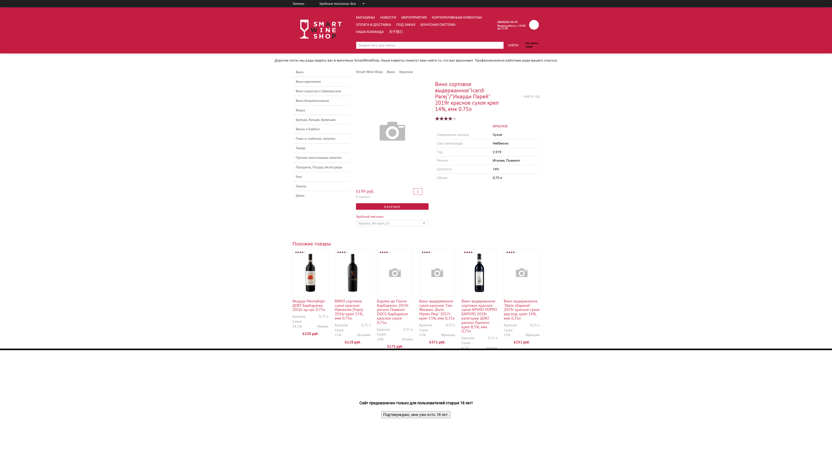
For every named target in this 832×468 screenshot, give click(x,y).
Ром (299, 176)
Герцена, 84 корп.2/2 (374, 223)
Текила (301, 186)
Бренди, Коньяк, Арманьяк (316, 119)
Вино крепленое (308, 81)
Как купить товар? (531, 44)
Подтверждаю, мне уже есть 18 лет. (416, 414)
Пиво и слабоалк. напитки (315, 138)
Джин (300, 195)
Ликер (300, 148)
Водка (300, 110)
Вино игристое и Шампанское (318, 91)
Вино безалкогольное (312, 100)
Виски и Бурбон (308, 129)
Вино (300, 72)
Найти (513, 45)
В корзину (392, 207)
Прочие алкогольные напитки (318, 157)
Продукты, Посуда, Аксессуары (319, 167)
